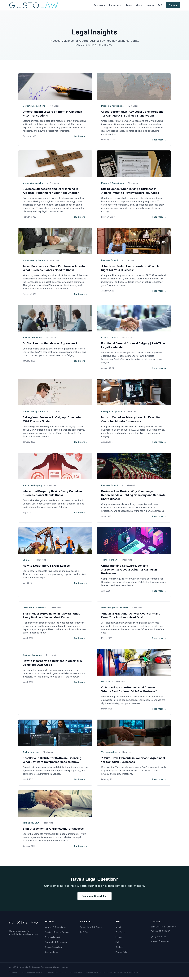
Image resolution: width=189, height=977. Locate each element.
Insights (150, 5)
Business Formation (53, 937)
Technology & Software (91, 927)
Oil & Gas (84, 932)
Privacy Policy (122, 952)
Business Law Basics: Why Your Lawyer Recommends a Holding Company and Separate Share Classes (133, 495)
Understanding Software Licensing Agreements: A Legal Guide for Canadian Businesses (129, 569)
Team (129, 5)
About (138, 5)
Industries (114, 5)
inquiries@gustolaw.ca (161, 941)
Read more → (80, 136)
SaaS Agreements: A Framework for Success (53, 828)
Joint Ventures (51, 952)
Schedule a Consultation (94, 896)
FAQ (160, 5)
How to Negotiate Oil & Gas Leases (46, 565)
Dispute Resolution (53, 947)
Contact (173, 5)
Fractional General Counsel (57, 932)
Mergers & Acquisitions (55, 927)
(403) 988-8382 (158, 936)
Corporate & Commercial (56, 942)
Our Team (120, 932)
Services (98, 5)
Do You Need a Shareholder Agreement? (50, 343)
